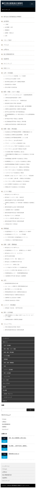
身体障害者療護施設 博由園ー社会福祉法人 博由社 (17, 164)
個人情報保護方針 (9, 54)
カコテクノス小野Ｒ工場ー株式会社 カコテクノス (17, 270)
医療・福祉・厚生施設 (10, 129)
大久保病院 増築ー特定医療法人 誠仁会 (14, 151)
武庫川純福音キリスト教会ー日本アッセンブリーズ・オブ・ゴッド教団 (19, 316)
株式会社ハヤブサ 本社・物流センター (15, 259)
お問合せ (6, 49)
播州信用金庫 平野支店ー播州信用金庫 (14, 221)
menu (32, 3)
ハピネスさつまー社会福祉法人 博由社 (14, 172)
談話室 (4, 386)
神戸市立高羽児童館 (10, 256)
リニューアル (8, 324)
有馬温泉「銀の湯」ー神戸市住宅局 (13, 308)
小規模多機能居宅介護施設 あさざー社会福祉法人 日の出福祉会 (19, 155)
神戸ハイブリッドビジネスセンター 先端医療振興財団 (18, 94)
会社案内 (6, 21)
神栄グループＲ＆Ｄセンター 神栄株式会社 (16, 100)
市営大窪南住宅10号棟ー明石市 (12, 327)
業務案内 (7, 30)
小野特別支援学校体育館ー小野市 (13, 97)
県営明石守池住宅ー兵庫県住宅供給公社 (15, 294)
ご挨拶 (6, 24)
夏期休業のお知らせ (14, 453)
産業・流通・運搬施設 (10, 244)
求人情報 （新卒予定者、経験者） (18, 445)
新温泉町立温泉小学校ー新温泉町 (13, 103)
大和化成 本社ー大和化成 (11, 224)
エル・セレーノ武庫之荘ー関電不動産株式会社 (16, 286)
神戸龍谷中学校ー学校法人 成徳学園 (14, 118)
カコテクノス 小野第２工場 (12, 264)
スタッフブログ (6, 383)
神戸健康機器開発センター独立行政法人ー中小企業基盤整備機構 (19, 115)
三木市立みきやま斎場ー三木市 (12, 78)
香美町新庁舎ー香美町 (10, 84)
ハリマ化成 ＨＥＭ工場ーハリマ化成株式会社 (16, 267)
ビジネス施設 (8, 191)
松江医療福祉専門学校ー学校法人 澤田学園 (15, 121)
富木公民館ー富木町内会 (11, 87)
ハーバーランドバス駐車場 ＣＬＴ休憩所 (15, 76)
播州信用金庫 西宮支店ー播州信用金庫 (14, 329)
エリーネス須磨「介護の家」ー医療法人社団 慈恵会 (17, 178)
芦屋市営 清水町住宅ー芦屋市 (12, 300)
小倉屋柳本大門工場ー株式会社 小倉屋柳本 (15, 276)
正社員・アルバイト (8, 393)
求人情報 (5, 390)
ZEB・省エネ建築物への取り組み (17, 438)
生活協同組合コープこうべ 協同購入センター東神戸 (18, 231)
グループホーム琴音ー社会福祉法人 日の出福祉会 (17, 181)
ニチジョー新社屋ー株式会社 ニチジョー (15, 218)
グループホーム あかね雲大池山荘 (13, 140)
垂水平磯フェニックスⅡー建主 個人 (13, 289)
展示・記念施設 (8, 312)
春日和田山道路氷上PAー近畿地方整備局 (15, 81)
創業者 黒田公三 (9, 33)
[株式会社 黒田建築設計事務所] (12, 5)
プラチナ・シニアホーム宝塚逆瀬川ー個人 (15, 143)
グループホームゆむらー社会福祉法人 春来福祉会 (17, 170)
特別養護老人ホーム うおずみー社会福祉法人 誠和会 (18, 161)
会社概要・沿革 (9, 27)
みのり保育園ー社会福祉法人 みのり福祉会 (15, 184)
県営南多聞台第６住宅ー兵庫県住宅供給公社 (16, 292)
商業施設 (6, 228)
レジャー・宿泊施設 (10, 305)
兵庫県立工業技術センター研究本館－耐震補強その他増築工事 (19, 203)
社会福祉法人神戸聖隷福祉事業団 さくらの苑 (16, 137)
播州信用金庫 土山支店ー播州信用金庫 (14, 207)
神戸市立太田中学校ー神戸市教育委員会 (15, 111)
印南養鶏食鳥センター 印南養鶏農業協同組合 (16, 273)
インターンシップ (7, 397)
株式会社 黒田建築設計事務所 (12, 16)
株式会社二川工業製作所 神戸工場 (13, 261)
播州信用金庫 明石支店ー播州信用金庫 (14, 212)
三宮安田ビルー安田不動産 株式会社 (14, 240)
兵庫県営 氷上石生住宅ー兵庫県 (13, 297)
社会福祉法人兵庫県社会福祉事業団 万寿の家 (16, 134)
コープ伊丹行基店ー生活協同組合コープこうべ (16, 237)
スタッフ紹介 (8, 40)
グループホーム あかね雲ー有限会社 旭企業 (15, 149)
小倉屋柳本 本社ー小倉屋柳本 (12, 209)
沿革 (6, 35)
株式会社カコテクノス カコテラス (13, 253)
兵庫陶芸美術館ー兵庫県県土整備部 (13, 319)
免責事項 (6, 59)
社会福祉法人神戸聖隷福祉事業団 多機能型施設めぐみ (18, 132)
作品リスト (7, 68)
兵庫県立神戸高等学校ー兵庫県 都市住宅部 (15, 124)
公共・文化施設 (8, 73)
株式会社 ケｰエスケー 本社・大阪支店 (14, 197)
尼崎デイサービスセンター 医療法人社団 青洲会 (17, 167)
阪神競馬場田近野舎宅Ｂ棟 (11, 283)
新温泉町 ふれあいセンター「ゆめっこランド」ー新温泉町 (19, 175)
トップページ (6, 338)
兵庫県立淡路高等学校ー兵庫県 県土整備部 (15, 109)
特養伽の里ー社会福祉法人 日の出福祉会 (15, 187)
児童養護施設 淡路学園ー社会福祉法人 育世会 (16, 158)
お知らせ (5, 400)
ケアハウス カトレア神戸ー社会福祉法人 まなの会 (17, 146)
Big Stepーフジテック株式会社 (12, 215)
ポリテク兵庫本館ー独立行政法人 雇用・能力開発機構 (18, 106)
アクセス (6, 45)
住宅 (5, 280)
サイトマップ (8, 63)
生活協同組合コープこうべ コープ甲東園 (15, 234)
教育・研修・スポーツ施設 (12, 91)
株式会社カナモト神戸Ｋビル (12, 194)
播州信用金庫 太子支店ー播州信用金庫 (14, 200)
